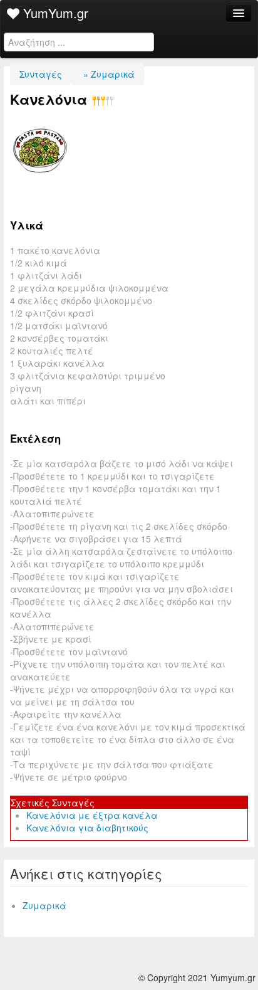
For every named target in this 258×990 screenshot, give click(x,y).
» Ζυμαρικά (108, 74)
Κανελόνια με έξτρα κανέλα (92, 815)
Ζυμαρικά (44, 905)
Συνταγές (40, 74)
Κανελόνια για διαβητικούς (87, 827)
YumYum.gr (53, 13)
